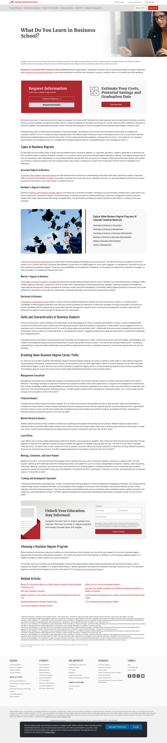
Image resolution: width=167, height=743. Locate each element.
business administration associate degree (39, 175)
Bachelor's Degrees (16, 667)
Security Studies (15, 696)
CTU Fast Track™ (44, 680)
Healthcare (13, 686)
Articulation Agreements (46, 688)
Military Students (44, 670)
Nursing (12, 691)
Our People (72, 670)
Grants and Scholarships (46, 683)
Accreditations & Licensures (77, 665)
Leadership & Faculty (75, 675)
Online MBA (26, 281)
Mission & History (74, 667)
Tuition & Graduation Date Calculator (109, 672)
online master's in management (47, 281)
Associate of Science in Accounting (107, 225)
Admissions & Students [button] (32, 8)
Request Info (140, 8)
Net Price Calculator (104, 675)
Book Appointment (135, 2)
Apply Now (153, 8)
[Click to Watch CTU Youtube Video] (143, 676)
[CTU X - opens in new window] (138, 676)
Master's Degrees (15, 670)
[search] (157, 2)
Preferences (117, 727)
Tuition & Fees (102, 670)
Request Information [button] (51, 104)
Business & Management (17, 681)
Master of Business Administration (107, 240)
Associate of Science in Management (108, 229)
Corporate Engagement (46, 686)
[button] (119, 2)
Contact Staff (132, 670)
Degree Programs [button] (15, 8)
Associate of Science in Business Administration (112, 233)
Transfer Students (44, 672)
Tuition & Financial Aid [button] (50, 8)
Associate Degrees (15, 665)
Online (71, 689)
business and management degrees (39, 72)
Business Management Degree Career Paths (39, 601)
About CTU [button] (79, 8)
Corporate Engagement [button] (93, 8)
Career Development (104, 678)
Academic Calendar (104, 667)
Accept (136, 727)
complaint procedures (50, 717)
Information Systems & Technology (20, 689)
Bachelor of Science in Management (37, 261)
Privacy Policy (50, 732)
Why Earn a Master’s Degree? (33, 591)
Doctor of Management (102, 244)
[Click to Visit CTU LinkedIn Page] (134, 676)
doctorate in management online (35, 301)
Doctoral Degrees (15, 672)
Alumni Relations (44, 667)
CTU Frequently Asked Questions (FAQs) (101, 601)
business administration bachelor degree (45, 192)
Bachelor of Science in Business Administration (112, 237)
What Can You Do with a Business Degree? (102, 584)
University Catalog (104, 665)
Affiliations (72, 672)
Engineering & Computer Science (20, 683)
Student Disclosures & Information (79, 678)
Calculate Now (116, 104)
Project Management (16, 694)
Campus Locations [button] (67, 8)
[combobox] (51, 99)
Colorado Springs (74, 686)
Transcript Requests (45, 678)
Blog (129, 665)
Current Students (44, 665)
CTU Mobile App (133, 667)
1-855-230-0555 (149, 2)
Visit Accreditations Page (64, 717)
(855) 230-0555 (113, 720)
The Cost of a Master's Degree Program (37, 605)
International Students (46, 675)
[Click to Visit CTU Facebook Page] (129, 676)
